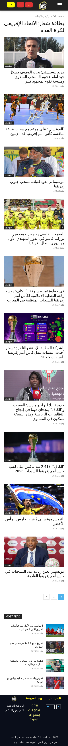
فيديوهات (34, 710)
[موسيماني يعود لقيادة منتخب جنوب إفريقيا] (34, 162)
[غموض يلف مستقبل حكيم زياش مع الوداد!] (55, 683)
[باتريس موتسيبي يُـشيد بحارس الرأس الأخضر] (34, 499)
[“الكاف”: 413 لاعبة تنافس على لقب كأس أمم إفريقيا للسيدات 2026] (34, 447)
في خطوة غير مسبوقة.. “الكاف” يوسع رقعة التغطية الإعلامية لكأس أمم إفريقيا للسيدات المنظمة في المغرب (34, 295)
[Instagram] (52, 707)
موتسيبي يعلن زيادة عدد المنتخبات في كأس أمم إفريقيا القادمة (34, 573)
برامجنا (34, 705)
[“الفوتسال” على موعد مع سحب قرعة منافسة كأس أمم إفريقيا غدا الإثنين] (34, 109)
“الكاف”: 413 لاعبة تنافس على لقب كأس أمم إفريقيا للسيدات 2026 (36, 468)
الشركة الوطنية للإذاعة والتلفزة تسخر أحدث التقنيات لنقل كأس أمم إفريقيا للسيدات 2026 (34, 352)
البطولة (34, 719)
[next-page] (46, 597)
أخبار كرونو (9, 66)
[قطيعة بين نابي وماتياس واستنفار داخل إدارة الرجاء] (55, 665)
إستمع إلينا (34, 714)
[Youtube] (48, 707)
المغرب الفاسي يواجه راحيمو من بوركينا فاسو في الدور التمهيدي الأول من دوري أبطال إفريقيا (36, 238)
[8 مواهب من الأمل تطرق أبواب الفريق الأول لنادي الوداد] (55, 630)
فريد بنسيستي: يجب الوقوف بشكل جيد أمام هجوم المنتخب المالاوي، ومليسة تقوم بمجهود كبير (36, 76)
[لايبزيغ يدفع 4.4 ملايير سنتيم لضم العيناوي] (55, 647)
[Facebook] (58, 707)
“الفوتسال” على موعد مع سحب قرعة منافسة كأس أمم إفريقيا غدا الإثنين (34, 131)
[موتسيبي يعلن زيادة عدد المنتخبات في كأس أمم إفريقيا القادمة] (34, 552)
